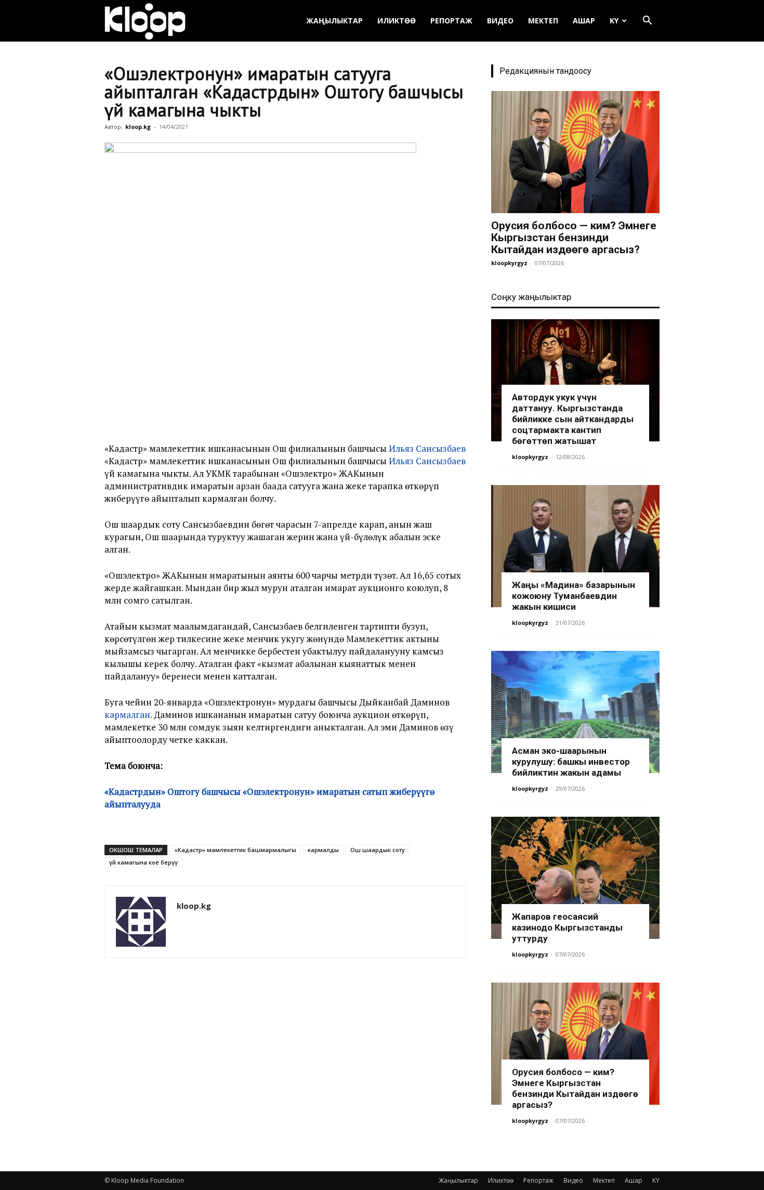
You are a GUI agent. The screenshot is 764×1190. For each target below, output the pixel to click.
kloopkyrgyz (509, 263)
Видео (500, 20)
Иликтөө (396, 20)
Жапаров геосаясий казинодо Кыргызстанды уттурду (567, 927)
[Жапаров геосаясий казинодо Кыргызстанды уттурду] (575, 878)
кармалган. (128, 715)
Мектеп (543, 20)
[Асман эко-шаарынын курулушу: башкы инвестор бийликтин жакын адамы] (575, 712)
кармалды (323, 850)
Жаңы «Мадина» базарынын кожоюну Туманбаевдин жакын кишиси (573, 596)
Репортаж (451, 20)
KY (614, 20)
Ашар (584, 20)
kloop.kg (138, 126)
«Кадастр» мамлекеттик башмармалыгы (235, 850)
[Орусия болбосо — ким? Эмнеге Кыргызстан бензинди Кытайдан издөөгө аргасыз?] (575, 152)
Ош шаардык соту (377, 850)
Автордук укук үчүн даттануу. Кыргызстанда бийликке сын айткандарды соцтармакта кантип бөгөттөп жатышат (573, 419)
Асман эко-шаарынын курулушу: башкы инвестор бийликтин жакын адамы (571, 762)
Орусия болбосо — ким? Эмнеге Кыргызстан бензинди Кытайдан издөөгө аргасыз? (573, 237)
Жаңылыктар (334, 20)
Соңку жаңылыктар (531, 297)
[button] (647, 22)
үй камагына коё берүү (143, 862)
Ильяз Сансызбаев (427, 448)
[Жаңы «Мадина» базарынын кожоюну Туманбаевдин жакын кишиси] (575, 546)
